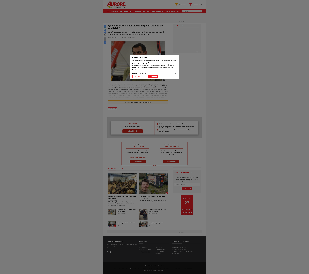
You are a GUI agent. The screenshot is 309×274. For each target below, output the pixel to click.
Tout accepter (153, 76)
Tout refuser (136, 76)
